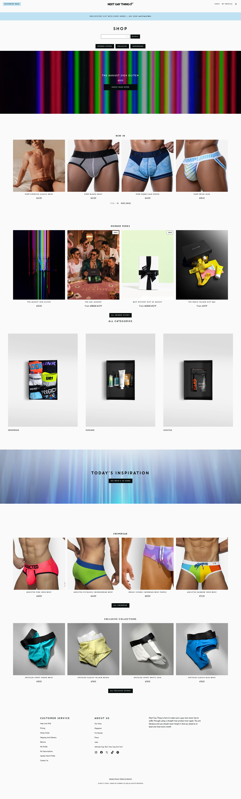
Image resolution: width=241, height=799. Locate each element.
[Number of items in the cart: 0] (236, 4)
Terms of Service (126, 779)
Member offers (105, 46)
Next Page (126, 203)
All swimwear (120, 605)
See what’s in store (120, 481)
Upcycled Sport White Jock (148, 677)
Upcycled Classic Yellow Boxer (93, 677)
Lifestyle (167, 430)
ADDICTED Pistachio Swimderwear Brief (93, 592)
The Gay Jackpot (93, 302)
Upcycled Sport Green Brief (39, 677)
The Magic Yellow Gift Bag (202, 302)
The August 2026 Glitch (39, 302)
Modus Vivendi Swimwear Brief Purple (148, 592)
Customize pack (12, 4)
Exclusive (122, 46)
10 (118, 203)
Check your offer (120, 87)
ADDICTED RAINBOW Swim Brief (202, 592)
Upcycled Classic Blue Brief (202, 677)
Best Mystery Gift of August (147, 302)
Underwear (137, 46)
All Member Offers (120, 315)
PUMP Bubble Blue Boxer (147, 194)
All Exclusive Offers (120, 690)
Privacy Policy (114, 779)
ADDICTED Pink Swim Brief (39, 592)
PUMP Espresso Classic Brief (39, 194)
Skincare (90, 430)
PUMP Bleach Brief (93, 194)
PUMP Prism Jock (202, 194)
